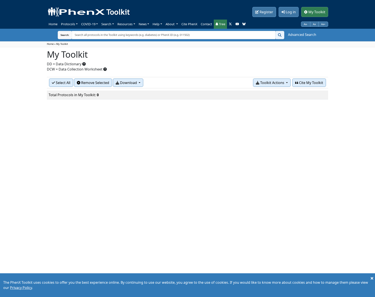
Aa (314, 24)
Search (106, 24)
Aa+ (323, 24)
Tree (221, 24)
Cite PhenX (189, 24)
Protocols (68, 24)
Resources (125, 24)
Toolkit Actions (272, 82)
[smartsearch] (279, 35)
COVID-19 (88, 24)
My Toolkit (316, 12)
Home (53, 24)
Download (128, 82)
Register (266, 12)
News (143, 24)
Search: (65, 35)
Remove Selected (94, 82)
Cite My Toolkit (310, 82)
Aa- (306, 24)
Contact (206, 24)
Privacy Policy (21, 287)
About (170, 24)
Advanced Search (302, 34)
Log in (290, 12)
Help (156, 24)
